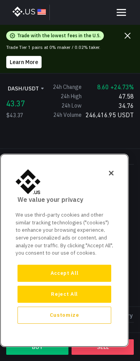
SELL (103, 347)
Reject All (64, 294)
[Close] (111, 173)
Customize (64, 315)
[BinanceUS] (29, 12)
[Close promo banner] (127, 36)
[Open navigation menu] (121, 12)
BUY (37, 347)
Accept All (65, 273)
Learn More (24, 62)
